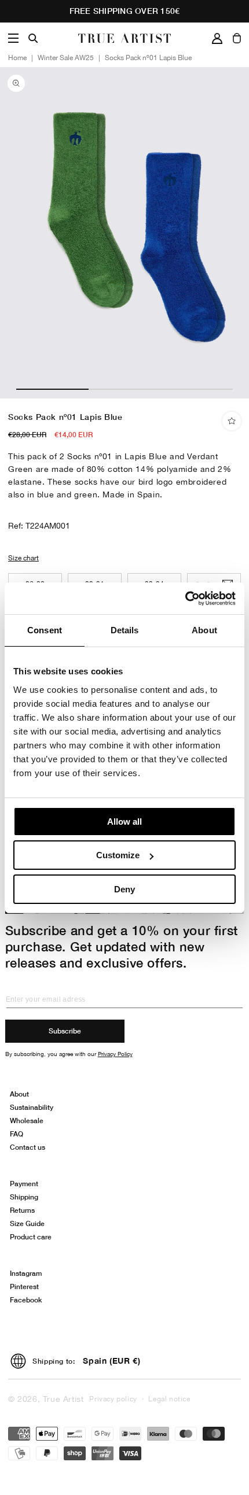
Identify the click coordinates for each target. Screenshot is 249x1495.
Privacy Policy (115, 1053)
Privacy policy (113, 1399)
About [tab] (204, 630)
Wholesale (26, 1120)
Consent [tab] (44, 630)
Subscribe (65, 1031)
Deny (124, 889)
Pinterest (24, 1286)
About (19, 1094)
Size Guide (27, 1223)
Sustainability (31, 1107)
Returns (22, 1210)
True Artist (63, 1399)
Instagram (26, 1273)
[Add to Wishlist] (231, 421)
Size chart (23, 558)
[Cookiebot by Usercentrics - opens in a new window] (185, 598)
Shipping (24, 1197)
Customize (118, 855)
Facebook (26, 1299)
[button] (13, 38)
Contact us (27, 1147)
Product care (31, 1236)
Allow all (124, 821)
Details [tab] (125, 630)
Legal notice (169, 1399)
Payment (24, 1183)
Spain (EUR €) (111, 1360)
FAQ (16, 1133)
